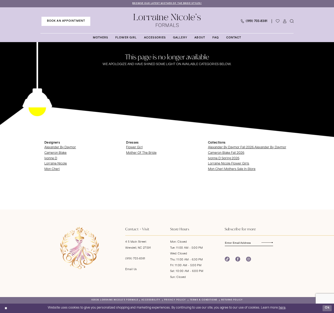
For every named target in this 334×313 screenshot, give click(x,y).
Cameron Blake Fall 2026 (226, 153)
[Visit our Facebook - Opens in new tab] (237, 259)
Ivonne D (50, 158)
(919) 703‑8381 (135, 259)
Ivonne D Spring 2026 (223, 158)
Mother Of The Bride (141, 153)
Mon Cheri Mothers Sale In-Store (232, 169)
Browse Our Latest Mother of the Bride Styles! (166, 3)
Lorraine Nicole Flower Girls (228, 163)
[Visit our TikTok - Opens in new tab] (227, 259)
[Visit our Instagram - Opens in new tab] (248, 259)
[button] (284, 21)
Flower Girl (134, 147)
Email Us (131, 269)
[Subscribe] (270, 242)
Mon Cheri (52, 169)
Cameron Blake (55, 153)
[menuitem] (65, 21)
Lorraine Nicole (55, 163)
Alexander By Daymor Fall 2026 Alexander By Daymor (247, 147)
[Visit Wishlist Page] (277, 21)
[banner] (167, 20)
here (282, 307)
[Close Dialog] (5, 308)
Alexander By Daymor (60, 147)
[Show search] (291, 21)
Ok (327, 308)
